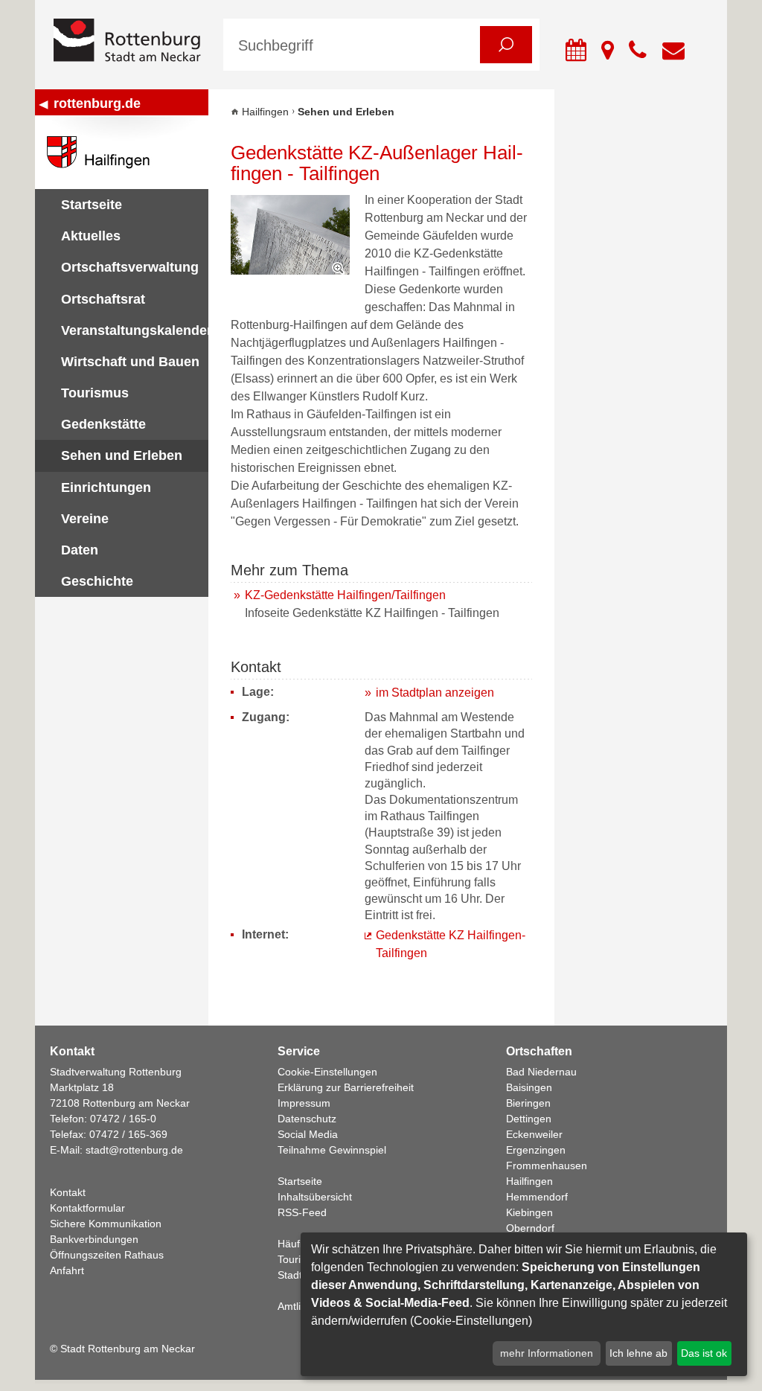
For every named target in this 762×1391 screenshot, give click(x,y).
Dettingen (528, 1119)
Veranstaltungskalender (134, 330)
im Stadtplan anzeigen (435, 692)
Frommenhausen (546, 1165)
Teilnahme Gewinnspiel (332, 1150)
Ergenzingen (536, 1150)
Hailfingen (265, 112)
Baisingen (529, 1087)
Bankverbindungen (94, 1239)
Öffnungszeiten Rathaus (107, 1255)
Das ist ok (704, 1353)
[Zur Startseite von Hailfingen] (121, 152)
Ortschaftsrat (103, 299)
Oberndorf (530, 1228)
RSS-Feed (302, 1212)
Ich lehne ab (638, 1353)
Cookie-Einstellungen (327, 1072)
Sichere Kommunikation (105, 1223)
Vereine (85, 518)
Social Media (308, 1134)
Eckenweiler (534, 1134)
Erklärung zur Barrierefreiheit (346, 1087)
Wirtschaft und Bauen (130, 361)
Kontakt (68, 1192)
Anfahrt (67, 1270)
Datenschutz (307, 1119)
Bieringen (528, 1103)
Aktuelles (91, 235)
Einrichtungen (106, 487)
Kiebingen (529, 1212)
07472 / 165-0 (123, 1119)
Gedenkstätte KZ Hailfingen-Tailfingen (450, 944)
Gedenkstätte (103, 424)
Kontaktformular (87, 1208)
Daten (79, 550)
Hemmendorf (537, 1197)
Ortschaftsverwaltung (130, 267)
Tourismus (95, 393)
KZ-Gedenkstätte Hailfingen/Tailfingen (345, 595)
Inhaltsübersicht (315, 1197)
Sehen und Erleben (121, 455)
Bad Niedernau (541, 1072)
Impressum (304, 1103)
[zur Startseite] (127, 41)
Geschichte (97, 581)
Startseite (91, 204)
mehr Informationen (546, 1353)
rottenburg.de (97, 103)
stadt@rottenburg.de (134, 1150)
